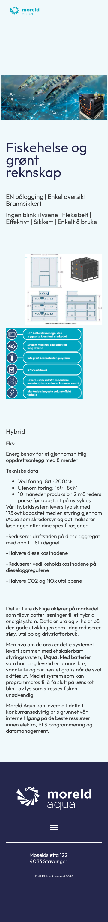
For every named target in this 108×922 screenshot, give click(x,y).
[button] (54, 827)
